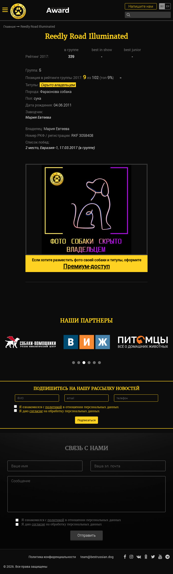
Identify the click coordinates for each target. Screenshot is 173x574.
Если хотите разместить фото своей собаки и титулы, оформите (86, 263)
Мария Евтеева (38, 117)
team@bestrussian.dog (97, 557)
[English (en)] (168, 6)
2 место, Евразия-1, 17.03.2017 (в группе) (60, 148)
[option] (86, 218)
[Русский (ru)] (162, 6)
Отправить (86, 535)
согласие (36, 411)
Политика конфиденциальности (52, 557)
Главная (9, 26)
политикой (53, 407)
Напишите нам (140, 6)
